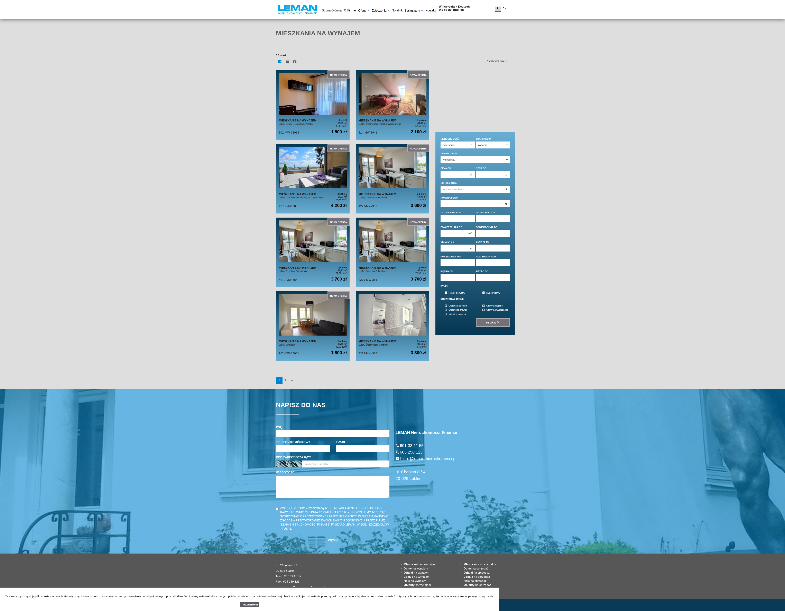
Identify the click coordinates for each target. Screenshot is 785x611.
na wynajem (420, 564)
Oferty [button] (362, 11)
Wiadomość (285, 472)
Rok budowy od (451, 256)
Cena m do (483, 241)
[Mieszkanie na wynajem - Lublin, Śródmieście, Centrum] (392, 326)
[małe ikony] (287, 61)
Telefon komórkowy (293, 442)
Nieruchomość (450, 139)
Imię (279, 427)
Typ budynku (449, 153)
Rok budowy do (486, 256)
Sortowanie (496, 61)
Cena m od (447, 241)
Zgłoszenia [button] (379, 11)
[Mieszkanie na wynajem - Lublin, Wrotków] (313, 326)
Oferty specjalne (494, 306)
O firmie (350, 11)
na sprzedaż (480, 564)
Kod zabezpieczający (293, 457)
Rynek (444, 286)
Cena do (481, 168)
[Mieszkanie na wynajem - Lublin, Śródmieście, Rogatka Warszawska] (392, 105)
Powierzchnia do (487, 227)
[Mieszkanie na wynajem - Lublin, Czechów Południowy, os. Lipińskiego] (313, 178)
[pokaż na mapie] (295, 61)
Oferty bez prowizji (458, 310)
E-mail (341, 442)
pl (498, 8)
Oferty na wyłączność (497, 310)
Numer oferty (450, 198)
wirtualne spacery (457, 314)
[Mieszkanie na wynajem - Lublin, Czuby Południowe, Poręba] (313, 105)
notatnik (397, 11)
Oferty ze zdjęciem (458, 306)
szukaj (491, 322)
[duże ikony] (280, 61)
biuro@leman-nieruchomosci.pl (428, 458)
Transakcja (483, 139)
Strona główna (332, 11)
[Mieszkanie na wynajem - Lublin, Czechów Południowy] (392, 178)
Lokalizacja (449, 183)
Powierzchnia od (451, 227)
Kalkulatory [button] (413, 11)
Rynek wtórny (493, 293)
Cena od (446, 168)
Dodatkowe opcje (452, 299)
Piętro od (447, 271)
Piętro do (482, 271)
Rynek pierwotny (457, 293)
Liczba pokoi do (486, 212)
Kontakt (430, 11)
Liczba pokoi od (451, 212)
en (504, 8)
